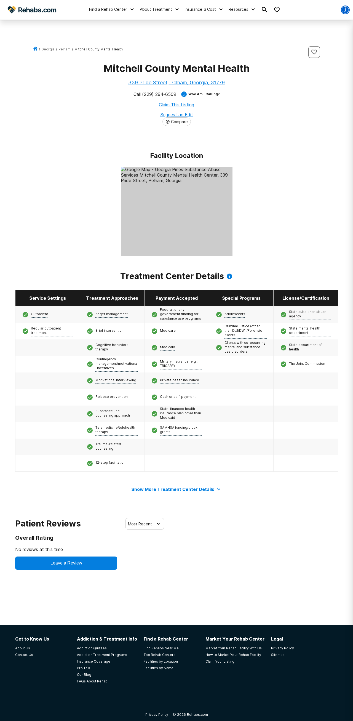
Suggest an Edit (176, 114)
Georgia (48, 49)
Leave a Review (66, 563)
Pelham (64, 49)
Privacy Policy (156, 714)
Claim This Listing (176, 104)
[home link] (35, 49)
